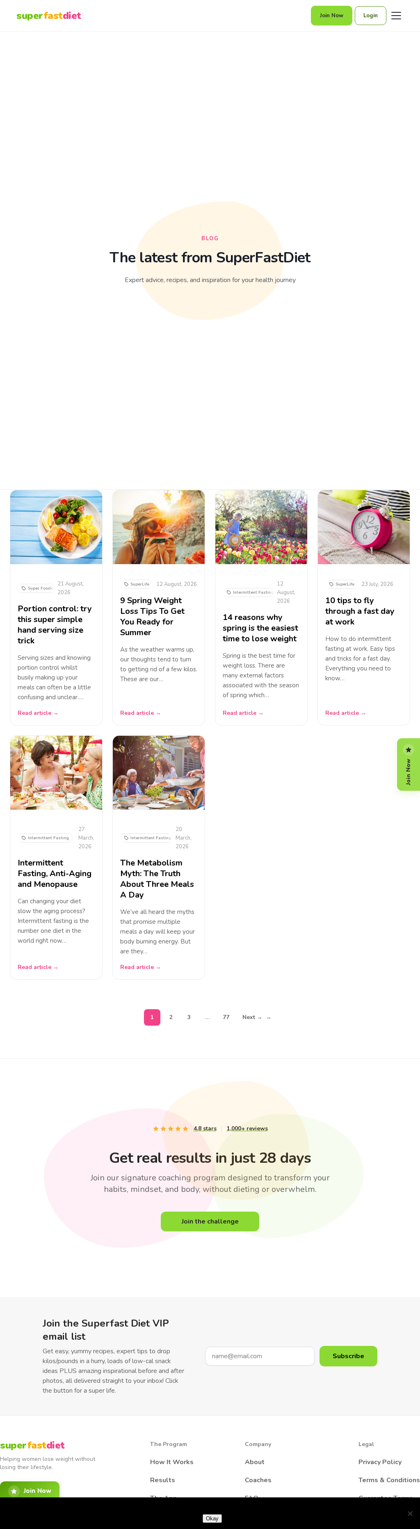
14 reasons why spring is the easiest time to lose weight (260, 628)
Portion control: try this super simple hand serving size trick (55, 625)
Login (370, 15)
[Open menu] (396, 15)
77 (226, 1017)
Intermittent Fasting (253, 592)
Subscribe (348, 1356)
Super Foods (40, 588)
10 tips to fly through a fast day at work (360, 611)
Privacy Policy (380, 1462)
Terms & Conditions (389, 1480)
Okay (212, 1518)
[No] (410, 1513)
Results (162, 1480)
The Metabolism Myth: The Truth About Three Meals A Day (157, 879)
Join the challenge (210, 1221)
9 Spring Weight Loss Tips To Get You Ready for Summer (152, 616)
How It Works (172, 1462)
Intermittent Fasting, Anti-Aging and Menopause (54, 874)
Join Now (331, 15)
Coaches (258, 1480)
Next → (257, 1017)
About (255, 1462)
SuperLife (139, 584)
